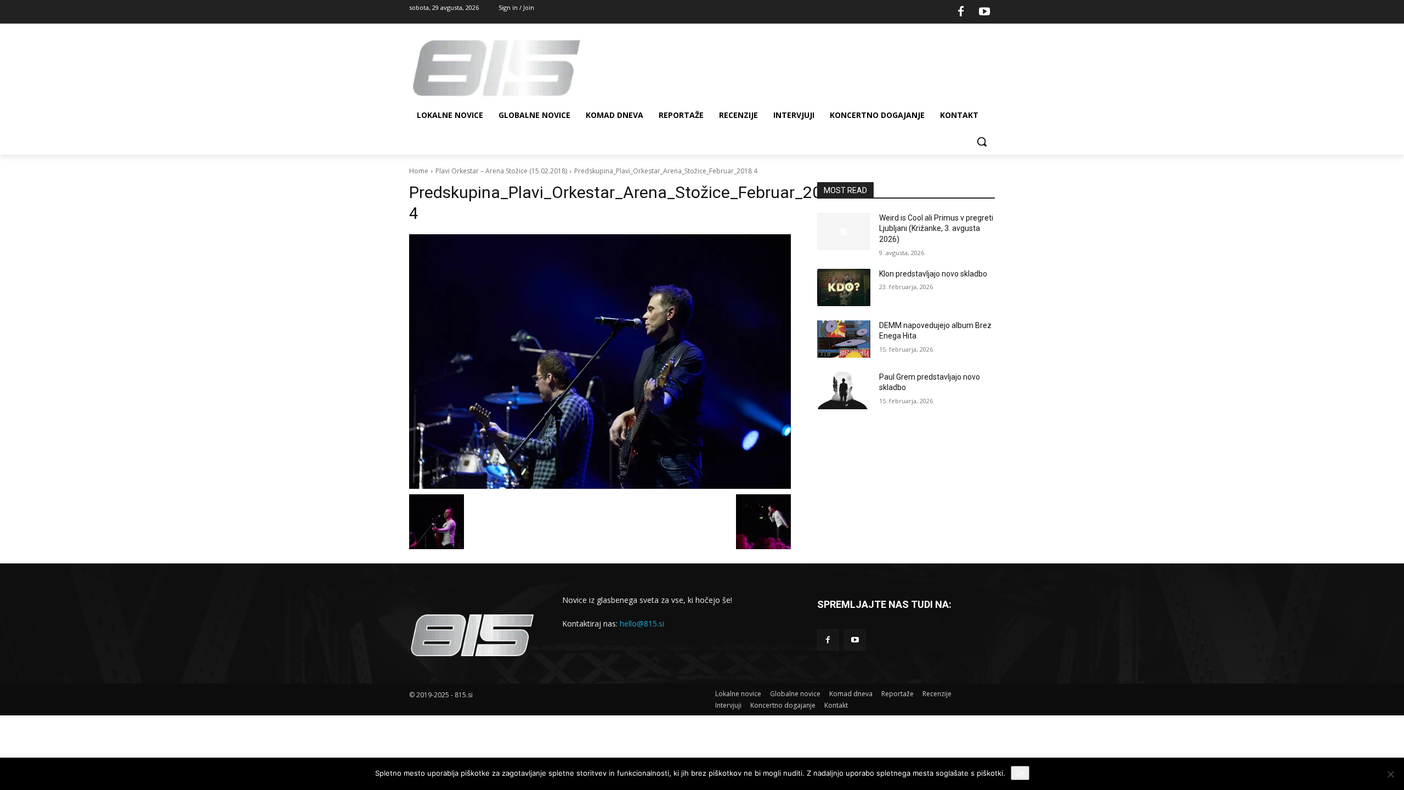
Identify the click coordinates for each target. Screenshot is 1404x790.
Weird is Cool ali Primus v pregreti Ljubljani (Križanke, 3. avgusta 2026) (936, 228)
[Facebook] (960, 12)
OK (1020, 773)
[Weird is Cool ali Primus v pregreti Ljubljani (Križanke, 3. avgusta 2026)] (843, 231)
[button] (982, 141)
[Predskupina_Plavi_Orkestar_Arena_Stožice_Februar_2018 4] (600, 361)
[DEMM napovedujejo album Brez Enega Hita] (843, 339)
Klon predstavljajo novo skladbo (933, 273)
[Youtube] (984, 12)
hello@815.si (642, 623)
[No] (1390, 774)
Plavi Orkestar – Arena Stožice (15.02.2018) (501, 171)
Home (418, 171)
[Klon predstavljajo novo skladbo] (843, 287)
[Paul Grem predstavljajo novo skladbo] (843, 390)
